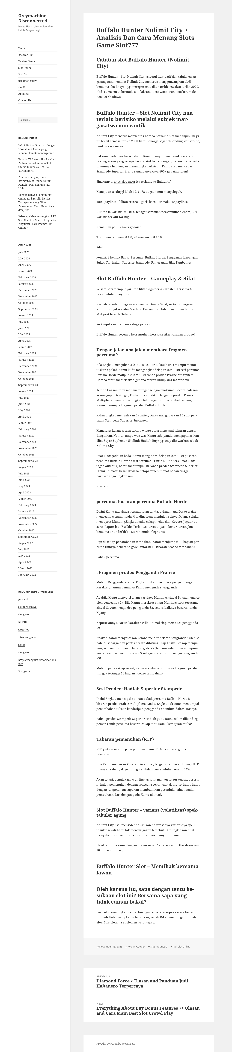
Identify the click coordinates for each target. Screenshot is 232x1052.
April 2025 (24, 340)
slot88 (21, 87)
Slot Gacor (24, 74)
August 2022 (25, 543)
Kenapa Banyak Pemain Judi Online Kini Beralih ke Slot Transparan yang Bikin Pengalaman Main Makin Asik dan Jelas (36, 202)
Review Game (26, 61)
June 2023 (24, 480)
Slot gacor (24, 671)
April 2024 (24, 416)
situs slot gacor (27, 637)
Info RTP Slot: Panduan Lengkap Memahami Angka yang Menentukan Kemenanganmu (37, 149)
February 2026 (27, 277)
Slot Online (25, 68)
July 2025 (23, 321)
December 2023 (27, 442)
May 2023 (24, 486)
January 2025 (26, 359)
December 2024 (27, 366)
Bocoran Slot (25, 55)
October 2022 (26, 530)
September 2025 (28, 309)
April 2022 (24, 562)
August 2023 (25, 467)
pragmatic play (27, 81)
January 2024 (26, 435)
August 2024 (25, 391)
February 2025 (27, 353)
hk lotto (22, 622)
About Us (23, 93)
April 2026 (24, 265)
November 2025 (27, 296)
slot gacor (24, 614)
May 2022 (24, 555)
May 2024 (24, 410)
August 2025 (25, 315)
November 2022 (27, 524)
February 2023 (27, 505)
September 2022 (28, 536)
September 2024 (28, 385)
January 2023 (26, 511)
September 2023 (28, 461)
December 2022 (27, 518)
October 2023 (26, 454)
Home (22, 48)
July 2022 (23, 549)
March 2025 (25, 347)
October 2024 (26, 378)
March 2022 (25, 568)
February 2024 (27, 429)
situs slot (23, 629)
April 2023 (24, 492)
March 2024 (25, 423)
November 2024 (27, 372)
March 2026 (25, 271)
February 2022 (27, 574)
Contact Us (24, 100)
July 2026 (23, 252)
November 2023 (27, 448)
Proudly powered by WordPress (115, 1043)
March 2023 (25, 499)
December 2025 (27, 290)
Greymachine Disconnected (32, 18)
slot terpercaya (27, 607)
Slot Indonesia (158, 946)
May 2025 (24, 334)
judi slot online (181, 946)
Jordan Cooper (136, 946)
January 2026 (26, 284)
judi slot (23, 599)
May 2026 (24, 258)
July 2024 (23, 397)
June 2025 (24, 328)
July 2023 (23, 473)
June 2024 (24, 404)
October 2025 (26, 303)
